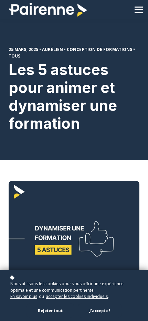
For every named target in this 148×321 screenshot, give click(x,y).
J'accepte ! (99, 310)
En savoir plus (23, 296)
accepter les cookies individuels (77, 296)
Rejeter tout (50, 310)
